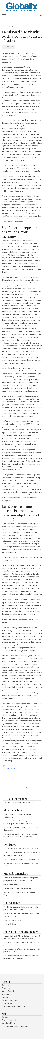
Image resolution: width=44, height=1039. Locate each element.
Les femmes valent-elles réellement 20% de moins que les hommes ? (21, 914)
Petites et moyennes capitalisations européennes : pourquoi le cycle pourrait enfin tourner (21, 879)
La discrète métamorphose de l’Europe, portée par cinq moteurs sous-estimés (21, 853)
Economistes (7, 988)
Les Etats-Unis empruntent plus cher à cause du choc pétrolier (20, 828)
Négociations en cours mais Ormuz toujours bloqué (19, 893)
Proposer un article (10, 1020)
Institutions (7, 994)
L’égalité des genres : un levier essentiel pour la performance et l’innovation (20, 908)
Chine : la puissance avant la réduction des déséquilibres (18, 815)
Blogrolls (5, 985)
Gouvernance (8, 47)
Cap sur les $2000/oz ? (33, 787)
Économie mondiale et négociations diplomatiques (22, 859)
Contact (5, 1017)
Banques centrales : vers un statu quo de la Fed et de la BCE (21, 864)
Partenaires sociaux (10, 1000)
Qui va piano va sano (11, 884)
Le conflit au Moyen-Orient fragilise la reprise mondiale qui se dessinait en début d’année (19, 822)
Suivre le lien (10, 769)
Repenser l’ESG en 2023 (12, 920)
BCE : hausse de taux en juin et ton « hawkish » (20, 849)
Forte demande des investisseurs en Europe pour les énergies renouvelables (21, 957)
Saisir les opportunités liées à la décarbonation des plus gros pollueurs (22, 950)
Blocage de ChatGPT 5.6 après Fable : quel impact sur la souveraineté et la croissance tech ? (21, 937)
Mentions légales (9, 1023)
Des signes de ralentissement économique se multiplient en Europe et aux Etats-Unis (20, 835)
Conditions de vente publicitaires (15, 1026)
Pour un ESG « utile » (11, 924)
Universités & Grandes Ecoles (14, 1006)
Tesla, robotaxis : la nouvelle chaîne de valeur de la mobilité (22, 943)
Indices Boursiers (9, 991)
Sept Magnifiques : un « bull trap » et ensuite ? (20, 888)
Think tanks (7, 1003)
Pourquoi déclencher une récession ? (19, 802)
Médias (5, 997)
